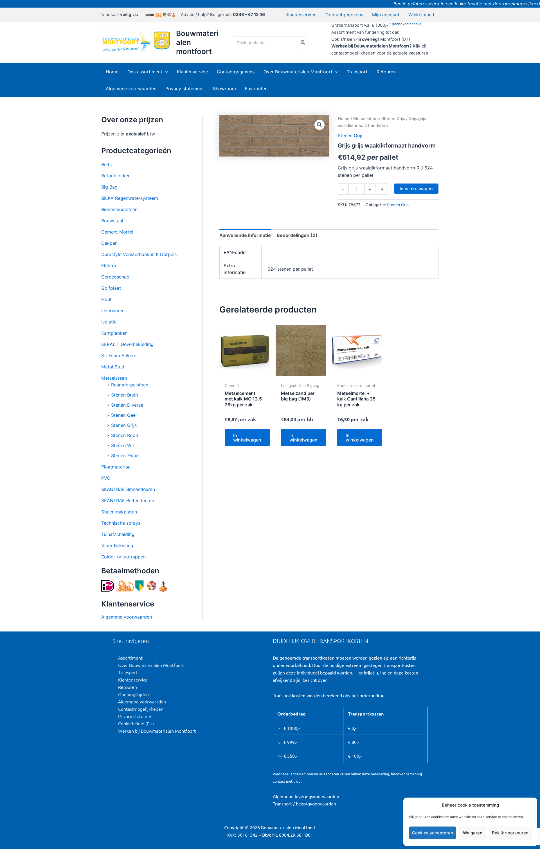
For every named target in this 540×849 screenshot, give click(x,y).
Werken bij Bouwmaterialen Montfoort (157, 731)
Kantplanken (114, 333)
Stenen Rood (124, 435)
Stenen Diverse (127, 405)
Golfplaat (111, 288)
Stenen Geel (124, 415)
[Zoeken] (303, 42)
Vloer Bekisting (117, 545)
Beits (106, 164)
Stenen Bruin (124, 395)
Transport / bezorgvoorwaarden (304, 803)
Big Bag (109, 187)
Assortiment (130, 658)
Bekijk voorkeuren (510, 833)
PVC (105, 478)
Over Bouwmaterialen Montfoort (151, 665)
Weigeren (472, 833)
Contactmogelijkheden (140, 709)
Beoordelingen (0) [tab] (297, 235)
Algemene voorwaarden (126, 617)
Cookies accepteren (432, 833)
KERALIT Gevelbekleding (127, 344)
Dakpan (109, 243)
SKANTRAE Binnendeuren (128, 489)
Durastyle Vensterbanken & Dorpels (139, 254)
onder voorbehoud (407, 24)
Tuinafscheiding (117, 534)
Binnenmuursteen (119, 209)
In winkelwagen (416, 188)
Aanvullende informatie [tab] (245, 235)
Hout (106, 299)
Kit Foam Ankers (118, 355)
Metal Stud (112, 367)
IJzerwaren (113, 310)
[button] (165, 71)
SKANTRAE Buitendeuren (127, 500)
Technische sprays (120, 523)
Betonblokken (115, 175)
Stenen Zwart (125, 455)
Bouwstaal (112, 220)
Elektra (108, 265)
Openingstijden (133, 694)
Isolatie (108, 322)
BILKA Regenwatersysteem (129, 198)
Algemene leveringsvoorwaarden (306, 796)
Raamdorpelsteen (129, 385)
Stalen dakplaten (119, 512)
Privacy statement (136, 716)
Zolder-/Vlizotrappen (123, 557)
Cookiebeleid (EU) (136, 723)
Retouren (127, 687)
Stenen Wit (122, 445)
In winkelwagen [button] (247, 438)
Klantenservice (133, 679)
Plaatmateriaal (116, 467)
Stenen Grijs (124, 425)
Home (344, 118)
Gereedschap (115, 277)
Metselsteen (114, 378)
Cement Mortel (117, 232)
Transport (128, 672)
